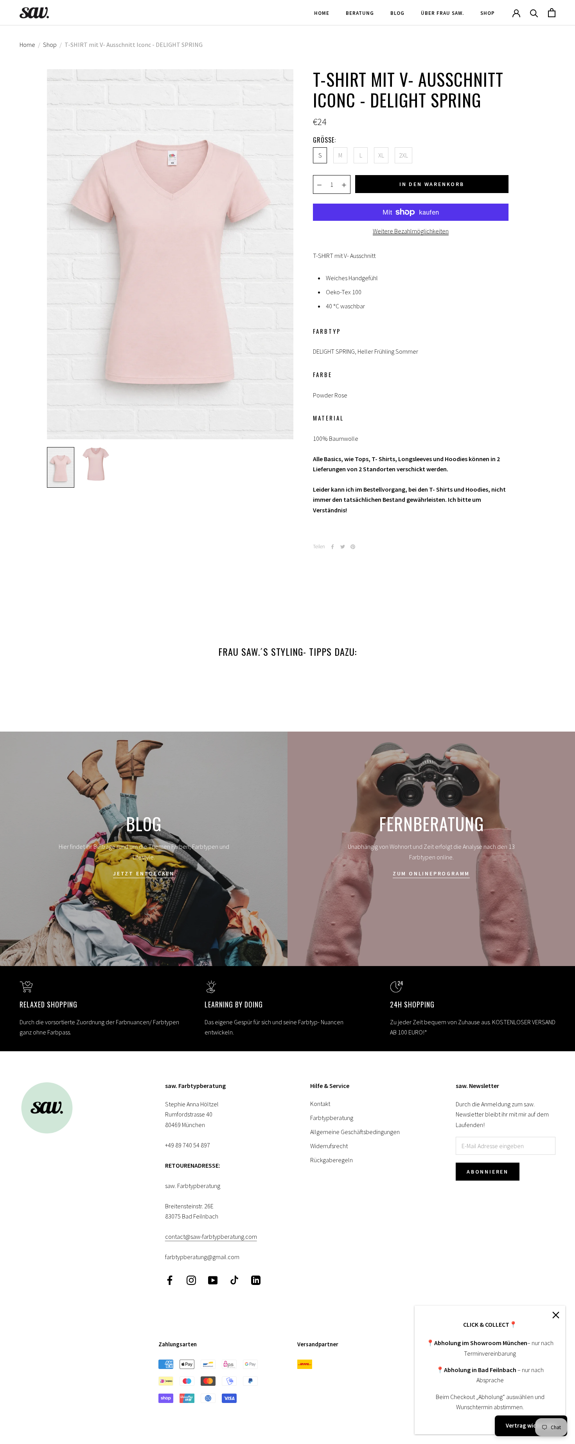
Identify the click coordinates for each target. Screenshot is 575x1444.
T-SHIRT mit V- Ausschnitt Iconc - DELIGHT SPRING (134, 44)
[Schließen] (555, 1315)
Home (321, 13)
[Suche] (534, 13)
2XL (403, 155)
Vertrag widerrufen (531, 1425)
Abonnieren (488, 1171)
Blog (397, 13)
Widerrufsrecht (329, 1146)
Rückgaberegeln (331, 1160)
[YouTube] (212, 1279)
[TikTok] (234, 1279)
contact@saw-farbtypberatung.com (211, 1236)
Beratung (360, 13)
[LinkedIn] (256, 1279)
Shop (487, 13)
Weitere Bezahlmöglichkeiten (411, 231)
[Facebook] (332, 546)
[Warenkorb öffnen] (551, 12)
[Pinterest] (352, 546)
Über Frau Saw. (442, 13)
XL (381, 155)
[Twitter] (342, 546)
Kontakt (320, 1104)
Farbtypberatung (331, 1118)
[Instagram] (191, 1279)
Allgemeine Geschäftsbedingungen (355, 1132)
